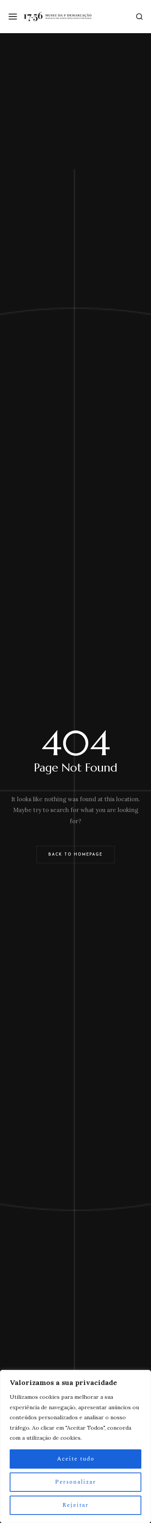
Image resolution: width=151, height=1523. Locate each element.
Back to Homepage (75, 854)
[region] (75, 1446)
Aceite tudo (75, 1458)
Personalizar (75, 1482)
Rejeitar (75, 1505)
